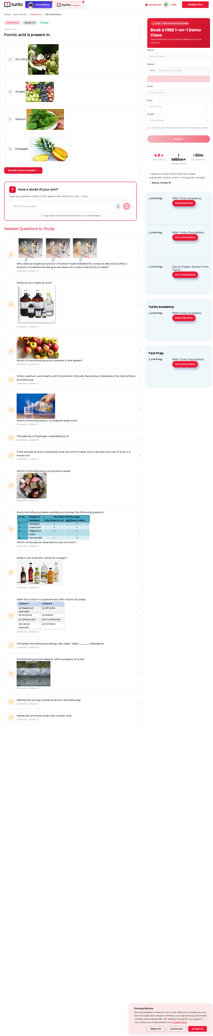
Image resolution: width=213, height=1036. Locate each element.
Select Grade (157, 120)
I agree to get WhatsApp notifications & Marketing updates (180, 128)
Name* (151, 50)
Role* (150, 100)
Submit (178, 139)
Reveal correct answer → (23, 170)
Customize (176, 1028)
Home (7, 14)
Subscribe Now (184, 203)
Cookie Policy (179, 1022)
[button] (70, 59)
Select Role (156, 106)
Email (150, 86)
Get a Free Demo (185, 237)
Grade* (151, 114)
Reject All (155, 1028)
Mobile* (151, 64)
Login (174, 4)
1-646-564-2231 (154, 5)
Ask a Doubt (20, 14)
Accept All (197, 1028)
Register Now (195, 4)
